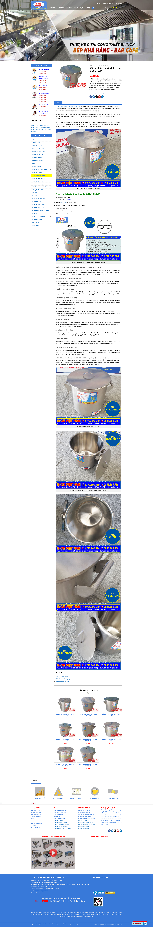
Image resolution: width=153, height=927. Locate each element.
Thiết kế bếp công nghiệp (84, 810)
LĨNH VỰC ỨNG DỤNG (36, 807)
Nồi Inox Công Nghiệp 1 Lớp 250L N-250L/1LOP (65, 765)
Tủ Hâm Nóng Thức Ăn (39, 207)
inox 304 (63, 202)
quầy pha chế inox (78, 914)
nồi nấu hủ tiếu (63, 916)
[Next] (147, 30)
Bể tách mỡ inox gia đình (62, 681)
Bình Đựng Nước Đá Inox (39, 148)
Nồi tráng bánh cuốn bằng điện (61, 824)
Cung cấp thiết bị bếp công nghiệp (86, 814)
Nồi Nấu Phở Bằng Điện (39, 181)
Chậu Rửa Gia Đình (38, 154)
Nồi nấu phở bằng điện (59, 820)
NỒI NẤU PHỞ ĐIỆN (113, 827)
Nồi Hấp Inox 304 (37, 172)
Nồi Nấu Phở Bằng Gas (39, 184)
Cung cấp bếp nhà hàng (83, 820)
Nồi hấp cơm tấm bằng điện (61, 826)
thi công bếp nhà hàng (81, 912)
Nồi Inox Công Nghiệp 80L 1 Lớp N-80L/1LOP (88, 714)
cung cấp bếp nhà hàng (92, 912)
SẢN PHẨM (56, 807)
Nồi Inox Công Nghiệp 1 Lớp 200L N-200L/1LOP (111, 740)
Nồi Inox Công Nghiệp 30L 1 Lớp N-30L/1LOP (65, 740)
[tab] (58, 102)
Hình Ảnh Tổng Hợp (108, 3)
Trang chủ (53, 7)
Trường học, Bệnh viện (36, 816)
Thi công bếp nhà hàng (83, 828)
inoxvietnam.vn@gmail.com (116, 9)
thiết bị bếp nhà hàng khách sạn (58, 912)
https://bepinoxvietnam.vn (42, 893)
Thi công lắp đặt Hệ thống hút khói (86, 818)
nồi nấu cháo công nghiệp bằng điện (75, 916)
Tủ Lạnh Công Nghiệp (39, 216)
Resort (32, 818)
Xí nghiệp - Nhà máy (36, 812)
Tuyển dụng (118, 3)
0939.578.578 (113, 7)
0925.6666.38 (42, 82)
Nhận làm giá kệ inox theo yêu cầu (86, 824)
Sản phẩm (69, 7)
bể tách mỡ (84, 914)
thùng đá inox (63, 914)
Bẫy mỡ (46, 129)
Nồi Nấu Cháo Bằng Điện (39, 178)
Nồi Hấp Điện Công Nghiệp (40, 169)
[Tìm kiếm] (93, 8)
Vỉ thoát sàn (36, 222)
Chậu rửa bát (42, 125)
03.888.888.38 (42, 106)
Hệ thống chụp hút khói (39, 160)
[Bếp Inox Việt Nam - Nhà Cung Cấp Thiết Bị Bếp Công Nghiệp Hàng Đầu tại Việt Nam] (39, 5)
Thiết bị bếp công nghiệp (60, 810)
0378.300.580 (42, 99)
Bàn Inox (35, 140)
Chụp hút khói (91, 914)
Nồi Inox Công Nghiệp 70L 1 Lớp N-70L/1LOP (111, 714)
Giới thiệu (61, 7)
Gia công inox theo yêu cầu (84, 816)
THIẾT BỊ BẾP (104, 827)
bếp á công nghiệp (113, 912)
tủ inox (107, 914)
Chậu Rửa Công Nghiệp (39, 151)
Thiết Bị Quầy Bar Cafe (39, 198)
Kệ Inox (35, 163)
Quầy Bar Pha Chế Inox (39, 190)
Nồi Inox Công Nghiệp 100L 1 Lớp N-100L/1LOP (88, 740)
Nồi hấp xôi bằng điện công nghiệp (62, 828)
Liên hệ (88, 7)
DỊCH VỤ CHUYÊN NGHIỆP (84, 807)
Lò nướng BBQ (37, 166)
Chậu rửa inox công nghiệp (63, 679)
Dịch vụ (76, 7)
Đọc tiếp (65, 718)
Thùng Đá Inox (37, 201)
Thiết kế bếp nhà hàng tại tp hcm (86, 822)
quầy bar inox (70, 914)
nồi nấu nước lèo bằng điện (115, 914)
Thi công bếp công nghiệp (84, 812)
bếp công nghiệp (110, 924)
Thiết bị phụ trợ (37, 195)
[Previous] (5, 30)
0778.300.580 (42, 101)
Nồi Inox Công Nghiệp (39, 175)
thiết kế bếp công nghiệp (70, 912)
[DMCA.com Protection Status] (109, 892)
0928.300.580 (42, 95)
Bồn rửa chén (34, 125)
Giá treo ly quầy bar (35, 827)
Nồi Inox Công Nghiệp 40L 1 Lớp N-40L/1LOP (65, 714)
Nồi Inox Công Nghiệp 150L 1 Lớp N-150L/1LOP (88, 765)
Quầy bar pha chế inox (62, 676)
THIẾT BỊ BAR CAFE (35, 821)
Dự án (82, 7)
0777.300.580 (42, 88)
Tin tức (98, 3)
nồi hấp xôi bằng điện (55, 914)
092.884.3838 (42, 71)
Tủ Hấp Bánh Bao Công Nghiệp (41, 210)
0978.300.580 (42, 97)
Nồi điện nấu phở (38, 129)
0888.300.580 (42, 90)
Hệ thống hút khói (58, 814)
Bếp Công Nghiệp (37, 145)
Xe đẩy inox (36, 225)
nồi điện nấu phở (46, 914)
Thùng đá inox (34, 825)
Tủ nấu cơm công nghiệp (60, 812)
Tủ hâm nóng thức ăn (59, 818)
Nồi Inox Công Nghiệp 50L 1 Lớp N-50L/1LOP (68, 106)
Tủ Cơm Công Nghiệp (38, 204)
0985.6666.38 (42, 80)
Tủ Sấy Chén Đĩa (37, 219)
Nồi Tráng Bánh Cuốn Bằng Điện (41, 187)
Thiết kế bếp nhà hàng (83, 826)
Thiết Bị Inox (36, 192)
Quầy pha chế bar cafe (36, 814)
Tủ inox (35, 213)
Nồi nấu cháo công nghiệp (60, 822)
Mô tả (58, 103)
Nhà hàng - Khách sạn (36, 810)
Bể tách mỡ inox (37, 143)
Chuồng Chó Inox (37, 157)
